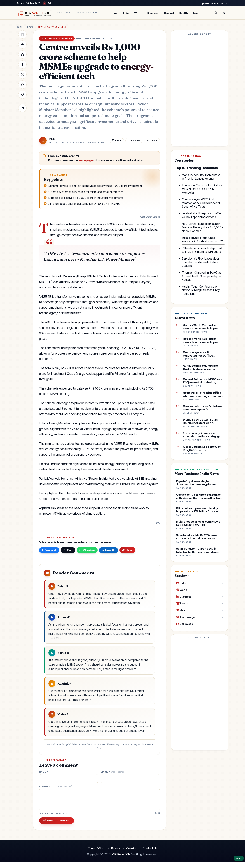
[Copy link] (22, 95)
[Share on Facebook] (22, 64)
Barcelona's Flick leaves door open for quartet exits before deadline (200, 262)
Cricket (169, 13)
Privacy (116, 848)
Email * (113, 772)
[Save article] (22, 34)
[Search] (216, 13)
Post (69, 550)
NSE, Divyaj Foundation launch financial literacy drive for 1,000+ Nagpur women (202, 227)
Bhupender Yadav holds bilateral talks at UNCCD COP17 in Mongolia (202, 189)
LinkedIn (110, 550)
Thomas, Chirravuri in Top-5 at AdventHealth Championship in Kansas (201, 276)
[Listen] (22, 54)
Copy (129, 550)
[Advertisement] (200, 90)
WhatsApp (89, 550)
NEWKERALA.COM (119, 854)
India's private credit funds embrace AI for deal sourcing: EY (202, 239)
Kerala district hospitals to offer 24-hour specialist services (201, 215)
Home (114, 13)
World (138, 13)
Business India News (52, 27)
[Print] (22, 44)
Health (183, 13)
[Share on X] (22, 74)
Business (153, 13)
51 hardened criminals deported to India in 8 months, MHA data (202, 249)
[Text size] (22, 108)
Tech (195, 13)
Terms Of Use (96, 848)
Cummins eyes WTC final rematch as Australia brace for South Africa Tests (201, 203)
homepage (85, 160)
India (126, 13)
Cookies (131, 848)
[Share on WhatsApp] (22, 84)
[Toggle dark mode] (224, 13)
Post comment (58, 820)
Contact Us (150, 848)
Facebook (50, 550)
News (30, 27)
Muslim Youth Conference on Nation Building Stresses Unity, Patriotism (201, 290)
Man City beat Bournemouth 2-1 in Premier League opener (202, 176)
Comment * (55, 786)
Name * (43, 772)
